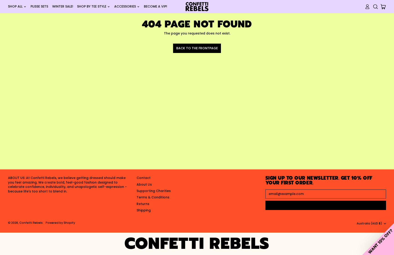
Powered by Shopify (60, 223)
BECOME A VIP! (155, 6)
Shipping (144, 210)
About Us (144, 184)
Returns (143, 204)
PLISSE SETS (39, 6)
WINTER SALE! (62, 6)
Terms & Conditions (153, 197)
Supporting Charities (154, 191)
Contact (143, 178)
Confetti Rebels (31, 223)
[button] (375, 7)
